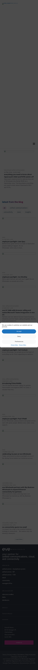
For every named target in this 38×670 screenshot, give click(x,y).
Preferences (19, 341)
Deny (19, 336)
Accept (19, 331)
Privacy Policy (14, 345)
